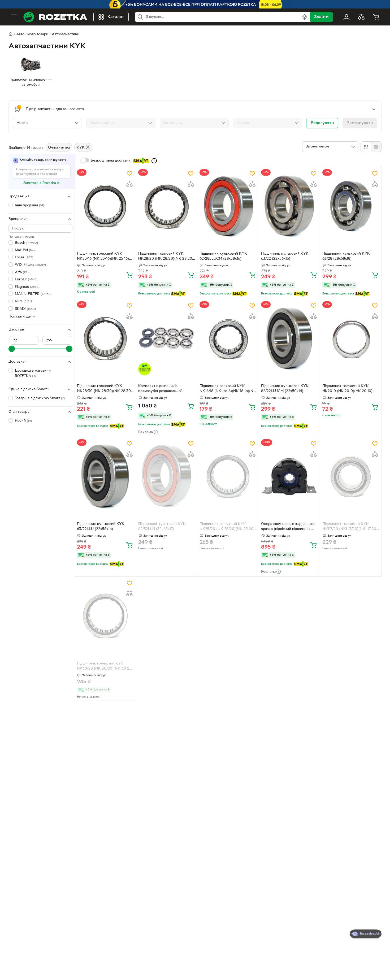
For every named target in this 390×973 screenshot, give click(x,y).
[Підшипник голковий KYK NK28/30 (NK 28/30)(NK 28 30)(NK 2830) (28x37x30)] (105, 338)
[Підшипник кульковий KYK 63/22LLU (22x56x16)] (105, 476)
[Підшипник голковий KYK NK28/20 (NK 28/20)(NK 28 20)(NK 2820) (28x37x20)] (166, 206)
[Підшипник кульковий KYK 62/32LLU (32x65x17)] (166, 476)
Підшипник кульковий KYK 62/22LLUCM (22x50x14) (285, 388)
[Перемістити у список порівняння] (129, 184)
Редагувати (322, 123)
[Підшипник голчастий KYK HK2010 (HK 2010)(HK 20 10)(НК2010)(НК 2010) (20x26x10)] (350, 338)
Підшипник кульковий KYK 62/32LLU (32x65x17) (162, 526)
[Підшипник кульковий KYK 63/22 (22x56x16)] (289, 206)
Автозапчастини (65, 34)
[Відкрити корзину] (376, 17)
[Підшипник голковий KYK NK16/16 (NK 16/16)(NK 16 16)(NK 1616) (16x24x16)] (228, 338)
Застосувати (360, 123)
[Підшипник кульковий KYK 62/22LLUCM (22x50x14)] (289, 338)
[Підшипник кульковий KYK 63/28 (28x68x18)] (350, 206)
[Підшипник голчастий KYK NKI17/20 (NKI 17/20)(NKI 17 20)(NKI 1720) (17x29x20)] (350, 476)
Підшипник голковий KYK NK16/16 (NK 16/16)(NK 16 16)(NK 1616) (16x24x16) (228, 389)
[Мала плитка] (376, 147)
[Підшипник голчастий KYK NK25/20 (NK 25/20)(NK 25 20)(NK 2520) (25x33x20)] (228, 476)
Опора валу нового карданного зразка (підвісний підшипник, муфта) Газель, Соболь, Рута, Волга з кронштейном (288, 527)
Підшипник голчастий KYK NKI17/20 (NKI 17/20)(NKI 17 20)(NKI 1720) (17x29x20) (350, 527)
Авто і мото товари (32, 34)
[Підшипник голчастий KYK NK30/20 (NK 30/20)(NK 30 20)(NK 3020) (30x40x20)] (105, 616)
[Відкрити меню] (13, 17)
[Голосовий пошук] (304, 17)
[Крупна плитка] (366, 147)
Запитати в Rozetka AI (41, 183)
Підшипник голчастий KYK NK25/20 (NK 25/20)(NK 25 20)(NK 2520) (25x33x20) (227, 527)
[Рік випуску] (194, 123)
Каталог (115, 17)
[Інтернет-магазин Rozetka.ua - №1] (55, 17)
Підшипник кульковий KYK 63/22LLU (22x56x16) (100, 526)
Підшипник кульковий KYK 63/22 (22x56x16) (285, 256)
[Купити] (129, 274)
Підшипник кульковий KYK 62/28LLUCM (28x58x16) (223, 256)
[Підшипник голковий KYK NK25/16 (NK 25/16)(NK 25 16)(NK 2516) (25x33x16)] (105, 206)
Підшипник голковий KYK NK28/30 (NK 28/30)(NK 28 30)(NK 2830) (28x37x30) (104, 389)
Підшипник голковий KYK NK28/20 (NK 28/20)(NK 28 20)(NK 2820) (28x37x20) (165, 257)
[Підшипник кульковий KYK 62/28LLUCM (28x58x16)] (228, 206)
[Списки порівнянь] (361, 17)
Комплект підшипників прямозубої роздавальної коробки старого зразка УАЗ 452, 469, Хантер (163, 389)
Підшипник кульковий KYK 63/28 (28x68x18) (346, 256)
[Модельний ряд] (120, 123)
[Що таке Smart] (154, 160)
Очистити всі (59, 147)
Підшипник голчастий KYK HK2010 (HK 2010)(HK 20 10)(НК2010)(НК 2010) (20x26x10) (348, 389)
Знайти (321, 17)
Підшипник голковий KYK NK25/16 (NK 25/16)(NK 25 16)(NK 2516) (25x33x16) (103, 257)
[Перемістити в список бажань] (129, 173)
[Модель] (267, 123)
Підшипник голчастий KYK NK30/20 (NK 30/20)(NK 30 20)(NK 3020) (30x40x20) (105, 666)
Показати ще (19, 317)
